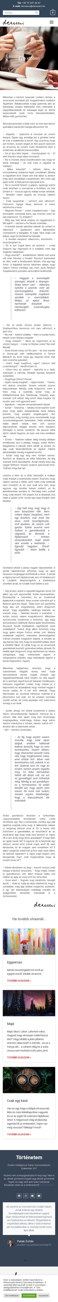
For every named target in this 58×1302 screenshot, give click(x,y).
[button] (22, 1260)
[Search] (36, 13)
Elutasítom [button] (43, 1295)
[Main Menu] (51, 22)
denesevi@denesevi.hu (33, 6)
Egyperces (14, 962)
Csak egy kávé (17, 1101)
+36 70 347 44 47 (31, 3)
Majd (10, 1024)
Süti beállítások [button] (11, 1295)
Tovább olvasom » (19, 980)
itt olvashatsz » (47, 1185)
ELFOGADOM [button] (29, 1295)
